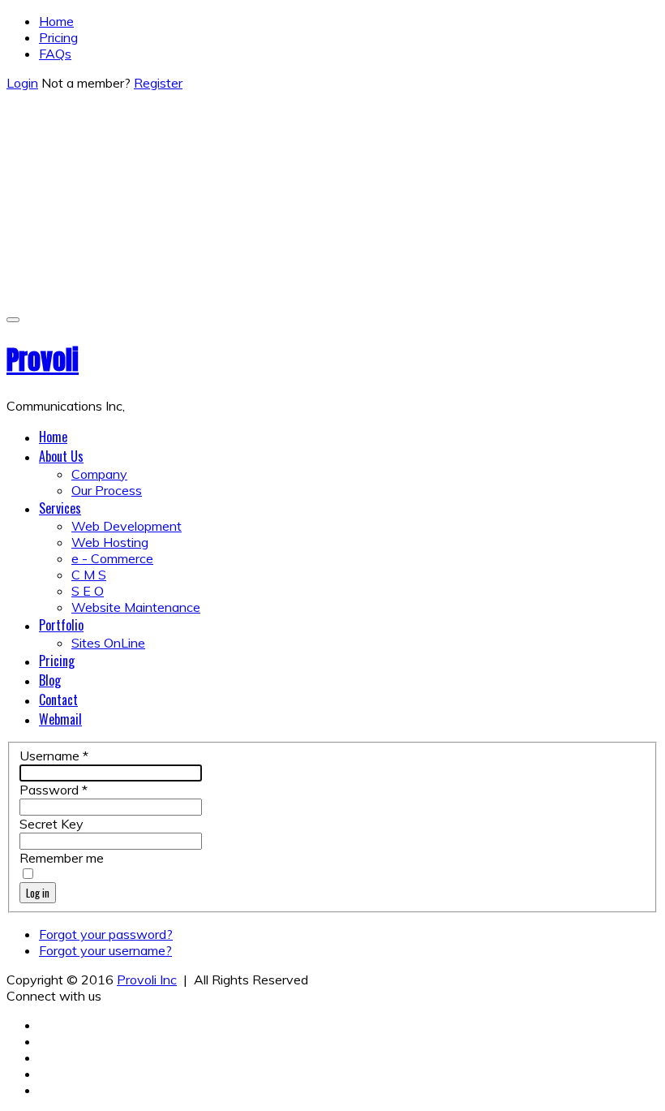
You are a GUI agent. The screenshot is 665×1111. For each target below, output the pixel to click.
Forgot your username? (105, 950)
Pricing (58, 37)
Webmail (60, 719)
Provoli (42, 360)
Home (56, 21)
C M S (88, 574)
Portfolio (61, 625)
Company (99, 474)
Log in (37, 893)
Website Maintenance (135, 607)
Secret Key (51, 824)
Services (60, 508)
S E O (87, 591)
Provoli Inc (147, 979)
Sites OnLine (108, 643)
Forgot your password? (106, 934)
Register (158, 83)
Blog (50, 680)
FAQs (55, 53)
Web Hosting (109, 542)
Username (53, 755)
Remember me (61, 858)
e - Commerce (112, 558)
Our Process (106, 490)
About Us (61, 456)
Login (22, 83)
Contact (58, 699)
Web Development (126, 526)
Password (53, 790)
